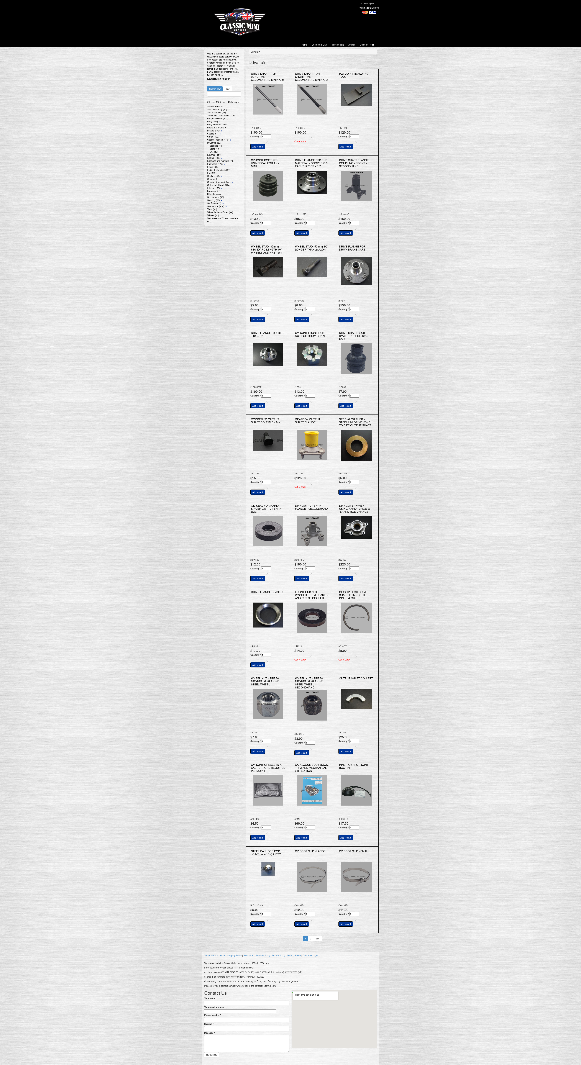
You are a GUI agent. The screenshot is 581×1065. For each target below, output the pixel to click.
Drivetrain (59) (214, 142)
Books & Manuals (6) (217, 127)
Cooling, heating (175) (218, 139)
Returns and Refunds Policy (256, 955)
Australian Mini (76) (216, 112)
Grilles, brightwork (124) (218, 185)
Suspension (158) (215, 206)
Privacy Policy (278, 955)
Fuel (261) (212, 172)
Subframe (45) (214, 203)
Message (209, 1032)
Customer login (367, 44)
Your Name (210, 998)
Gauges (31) (213, 178)
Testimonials (338, 44)
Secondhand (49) (215, 197)
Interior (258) (213, 188)
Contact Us (211, 1054)
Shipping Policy (234, 955)
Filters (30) (212, 166)
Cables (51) (212, 133)
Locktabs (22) (213, 191)
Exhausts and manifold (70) (220, 160)
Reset (227, 88)
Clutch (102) (213, 136)
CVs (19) (214, 151)
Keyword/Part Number (218, 78)
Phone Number (212, 1014)
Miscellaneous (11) (216, 194)
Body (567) (212, 121)
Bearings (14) (216, 145)
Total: (370, 7)
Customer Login (310, 955)
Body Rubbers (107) (217, 124)
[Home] (241, 22)
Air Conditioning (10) (217, 109)
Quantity (255, 136)
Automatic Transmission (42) (221, 115)
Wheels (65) (213, 215)
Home (304, 44)
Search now (215, 88)
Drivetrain (255, 51)
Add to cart (257, 146)
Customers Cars (319, 44)
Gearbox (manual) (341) (219, 182)
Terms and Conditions (214, 955)
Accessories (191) (216, 106)
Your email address (214, 1007)
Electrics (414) (214, 154)
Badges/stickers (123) (217, 118)
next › (317, 938)
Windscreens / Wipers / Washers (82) (222, 220)
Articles (351, 44)
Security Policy (294, 955)
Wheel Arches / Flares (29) (220, 212)
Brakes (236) (213, 130)
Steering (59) (213, 200)
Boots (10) (215, 148)
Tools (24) (212, 209)
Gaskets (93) (213, 175)
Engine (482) (213, 157)
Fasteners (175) (215, 163)
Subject (208, 1023)
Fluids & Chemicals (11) (218, 169)
